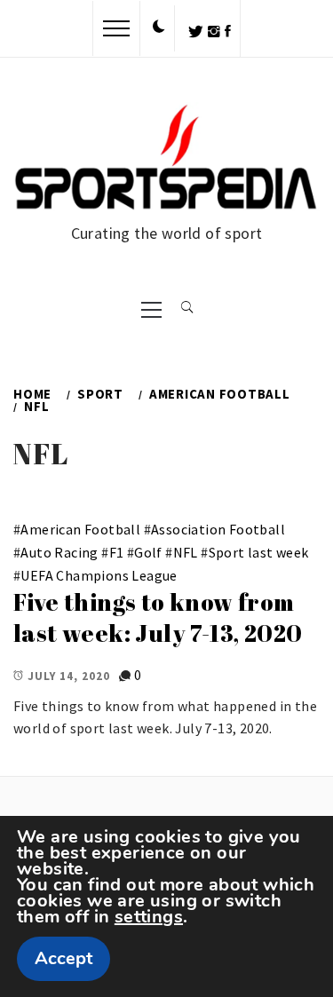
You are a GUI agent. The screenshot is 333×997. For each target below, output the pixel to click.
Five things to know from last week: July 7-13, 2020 (157, 617)
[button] (159, 27)
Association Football (218, 529)
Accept (63, 958)
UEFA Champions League (98, 575)
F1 (116, 552)
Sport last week (259, 552)
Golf (148, 552)
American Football (80, 529)
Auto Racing (59, 552)
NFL (185, 552)
